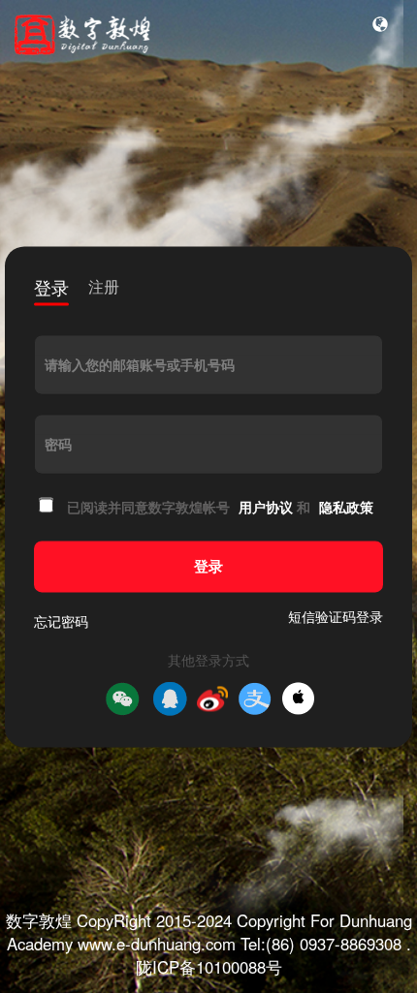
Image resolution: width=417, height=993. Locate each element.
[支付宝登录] (255, 698)
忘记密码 (61, 621)
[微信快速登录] (122, 698)
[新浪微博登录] (212, 698)
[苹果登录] (298, 699)
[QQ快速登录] (169, 698)
